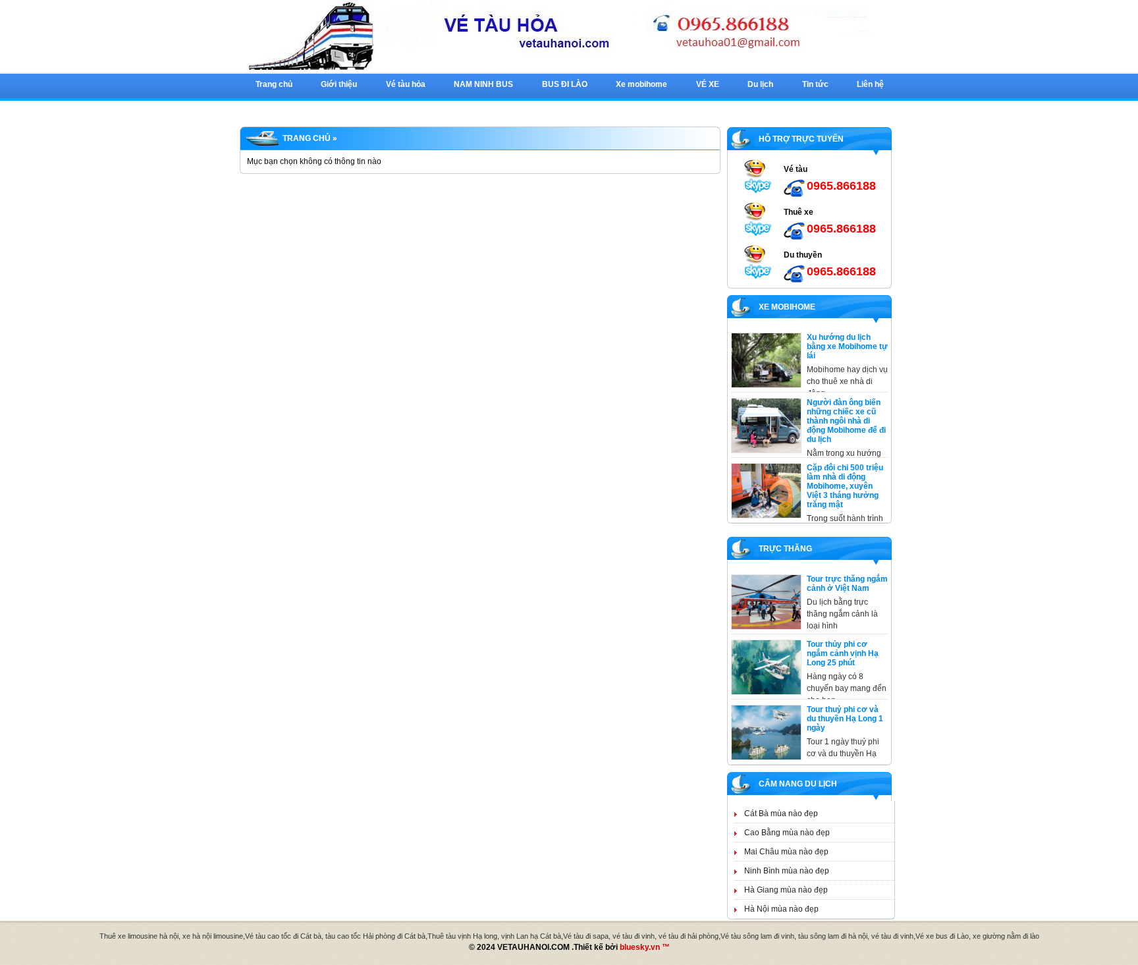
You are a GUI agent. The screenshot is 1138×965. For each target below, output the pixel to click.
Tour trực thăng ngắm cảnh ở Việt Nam (847, 583)
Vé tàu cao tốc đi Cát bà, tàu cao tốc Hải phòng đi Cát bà (335, 936)
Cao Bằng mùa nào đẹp (787, 832)
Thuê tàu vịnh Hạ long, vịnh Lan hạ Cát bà (494, 936)
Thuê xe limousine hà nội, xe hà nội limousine (171, 936)
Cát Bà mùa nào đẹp (781, 813)
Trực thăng (783, 548)
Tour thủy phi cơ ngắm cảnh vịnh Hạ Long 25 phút (843, 653)
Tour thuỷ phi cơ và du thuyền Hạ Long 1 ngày (845, 718)
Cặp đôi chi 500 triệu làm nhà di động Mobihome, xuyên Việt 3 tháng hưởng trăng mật (845, 486)
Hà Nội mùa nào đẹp (781, 909)
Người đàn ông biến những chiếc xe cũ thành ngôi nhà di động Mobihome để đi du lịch (846, 421)
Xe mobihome (785, 307)
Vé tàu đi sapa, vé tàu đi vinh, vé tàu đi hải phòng (640, 936)
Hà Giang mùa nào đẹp (786, 890)
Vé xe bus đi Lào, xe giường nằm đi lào (977, 936)
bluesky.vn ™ (645, 947)
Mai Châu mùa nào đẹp (786, 851)
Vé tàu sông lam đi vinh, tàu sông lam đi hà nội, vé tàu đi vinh (816, 936)
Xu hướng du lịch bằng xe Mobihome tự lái (847, 346)
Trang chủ (307, 138)
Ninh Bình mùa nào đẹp (786, 870)
